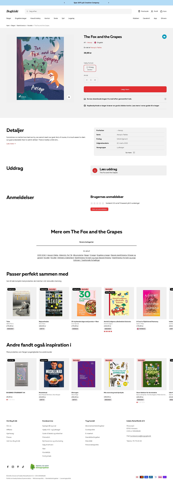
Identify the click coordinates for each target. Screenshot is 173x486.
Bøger (8, 18)
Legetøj (71, 18)
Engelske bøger (20, 18)
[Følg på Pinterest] (18, 466)
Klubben (136, 18)
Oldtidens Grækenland (65, 258)
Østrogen (74, 392)
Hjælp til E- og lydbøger (51, 430)
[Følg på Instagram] (13, 466)
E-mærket (89, 433)
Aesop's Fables (96, 47)
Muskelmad (43, 392)
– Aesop (89, 42)
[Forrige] (64, 2)
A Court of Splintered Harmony (147, 321)
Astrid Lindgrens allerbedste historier (117, 321)
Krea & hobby (35, 18)
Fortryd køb (46, 456)
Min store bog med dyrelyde (114, 392)
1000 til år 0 (42, 255)
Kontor (47, 18)
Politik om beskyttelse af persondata (18, 478)
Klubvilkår (88, 441)
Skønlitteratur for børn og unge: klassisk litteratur (93, 258)
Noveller (30, 25)
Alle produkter (78, 255)
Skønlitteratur (21, 25)
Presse (8, 437)
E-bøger (93, 255)
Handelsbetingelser (92, 437)
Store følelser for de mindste (146, 392)
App (155, 18)
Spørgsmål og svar (49, 426)
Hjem (8, 25)
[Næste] (108, 2)
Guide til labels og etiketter (52, 433)
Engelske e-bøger (103, 255)
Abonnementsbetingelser (94, 426)
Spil (63, 18)
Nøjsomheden (44, 321)
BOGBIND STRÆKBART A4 (15, 392)
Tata (8, 321)
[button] (108, 331)
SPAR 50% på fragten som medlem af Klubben (86, 3)
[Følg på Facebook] (7, 466)
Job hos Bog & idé (13, 441)
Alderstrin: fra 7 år (65, 255)
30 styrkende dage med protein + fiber (85, 321)
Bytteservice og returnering (52, 441)
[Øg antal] (95, 80)
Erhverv (164, 18)
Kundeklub (46, 452)
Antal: (86, 75)
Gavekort (146, 18)
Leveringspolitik (65, 478)
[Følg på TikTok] (23, 466)
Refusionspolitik (38, 478)
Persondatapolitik (92, 445)
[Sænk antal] (87, 80)
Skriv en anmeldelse (99, 209)
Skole (56, 18)
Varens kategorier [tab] (86, 242)
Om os (8, 426)
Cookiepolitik (90, 430)
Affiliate (9, 430)
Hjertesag (10, 433)
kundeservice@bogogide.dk (140, 436)
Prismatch (46, 437)
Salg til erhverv (47, 445)
